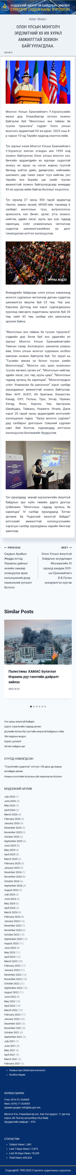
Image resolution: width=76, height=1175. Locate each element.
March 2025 (10, 859)
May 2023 (9, 952)
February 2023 (12, 965)
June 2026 (10, 801)
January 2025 (12, 867)
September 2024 (13, 885)
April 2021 (9, 1054)
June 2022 (10, 996)
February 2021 (12, 1063)
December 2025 (12, 827)
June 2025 (10, 845)
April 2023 (9, 956)
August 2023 (11, 943)
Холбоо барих (17, 1074)
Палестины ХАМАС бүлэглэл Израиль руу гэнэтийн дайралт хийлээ (33, 676)
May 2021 (9, 1050)
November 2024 (13, 876)
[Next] (66, 661)
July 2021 (9, 1041)
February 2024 (12, 916)
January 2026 (12, 823)
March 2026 (10, 814)
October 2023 (11, 934)
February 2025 (12, 863)
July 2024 (9, 894)
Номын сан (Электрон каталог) (27, 1070)
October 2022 (11, 983)
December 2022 (12, 974)
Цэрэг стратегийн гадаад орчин (22, 726)
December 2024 (12, 872)
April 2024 (9, 908)
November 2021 (13, 1028)
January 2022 (12, 1019)
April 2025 (9, 854)
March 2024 (10, 912)
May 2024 (9, 903)
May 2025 (9, 850)
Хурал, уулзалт (13, 741)
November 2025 (13, 832)
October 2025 (11, 836)
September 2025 (13, 841)
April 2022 (9, 1005)
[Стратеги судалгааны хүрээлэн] (35, 7)
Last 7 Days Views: (19, 1148)
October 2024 (11, 881)
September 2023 (13, 939)
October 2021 (11, 1032)
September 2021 (13, 1036)
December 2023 (12, 925)
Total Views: (16, 1157)
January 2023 (12, 970)
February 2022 (12, 1014)
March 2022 (10, 1010)
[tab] (31, 706)
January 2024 (12, 921)
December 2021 (12, 1023)
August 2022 (11, 992)
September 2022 (13, 988)
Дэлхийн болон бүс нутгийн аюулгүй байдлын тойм (34, 731)
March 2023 (10, 961)
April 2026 (9, 810)
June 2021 (10, 1045)
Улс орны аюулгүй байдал (19, 721)
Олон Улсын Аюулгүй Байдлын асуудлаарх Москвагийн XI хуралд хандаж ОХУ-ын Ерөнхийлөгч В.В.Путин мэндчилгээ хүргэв (57, 565)
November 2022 (13, 979)
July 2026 (9, 796)
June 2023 (10, 947)
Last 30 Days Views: (20, 1153)
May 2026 (9, 805)
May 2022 (9, 1001)
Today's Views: (17, 1144)
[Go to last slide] (9, 661)
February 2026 (12, 818)
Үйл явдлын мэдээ (15, 736)
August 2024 (11, 890)
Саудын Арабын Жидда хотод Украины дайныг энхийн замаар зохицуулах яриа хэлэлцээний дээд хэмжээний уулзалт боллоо (18, 567)
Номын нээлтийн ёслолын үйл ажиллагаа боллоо (33, 776)
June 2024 (10, 899)
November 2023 (13, 930)
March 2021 (10, 1059)
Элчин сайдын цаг (14, 746)
